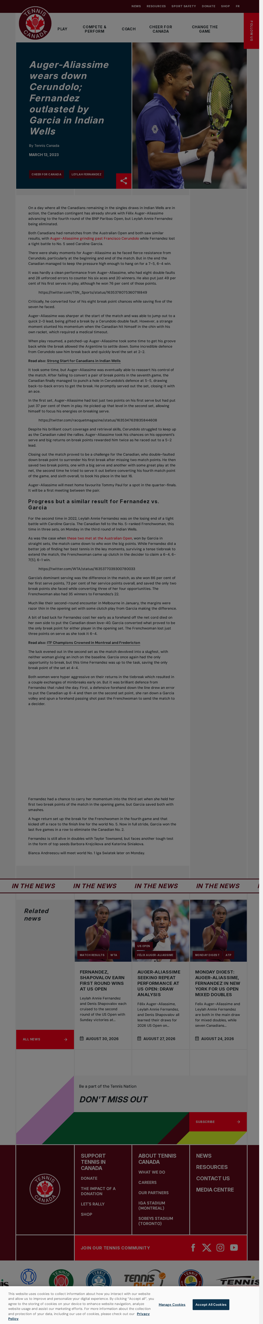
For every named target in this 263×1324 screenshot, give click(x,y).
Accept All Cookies (211, 1304)
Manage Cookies (172, 1304)
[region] (129, 1305)
